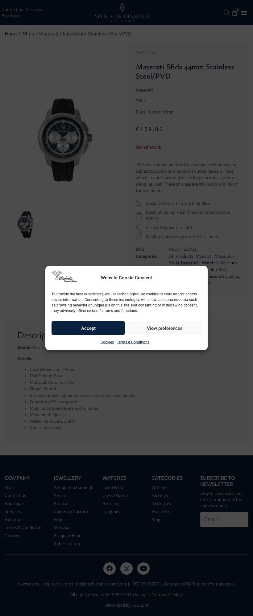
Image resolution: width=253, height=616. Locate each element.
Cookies (107, 342)
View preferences (165, 328)
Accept (88, 328)
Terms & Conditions (133, 342)
